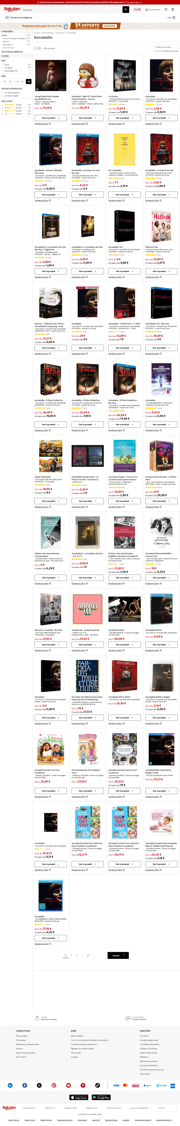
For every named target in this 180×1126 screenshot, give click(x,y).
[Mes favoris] (166, 9)
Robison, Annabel (80, 775)
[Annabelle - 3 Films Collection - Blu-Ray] (124, 379)
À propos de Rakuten (139, 1108)
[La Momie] (124, 75)
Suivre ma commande (25, 1053)
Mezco (39, 101)
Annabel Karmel (80, 848)
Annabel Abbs (42, 558)
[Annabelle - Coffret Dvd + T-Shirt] (124, 302)
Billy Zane (57, 479)
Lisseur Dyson (29, 1120)
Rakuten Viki (91, 1108)
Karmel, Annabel (43, 775)
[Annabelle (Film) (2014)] (124, 676)
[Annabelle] (161, 75)
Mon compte (21, 1036)
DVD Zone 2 (77, 482)
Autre (75, 101)
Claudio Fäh (43, 479)
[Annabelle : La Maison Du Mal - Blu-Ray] (88, 149)
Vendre (19, 1048)
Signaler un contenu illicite (82, 1048)
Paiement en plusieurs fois (27, 1044)
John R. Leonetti (156, 99)
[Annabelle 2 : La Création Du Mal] (88, 226)
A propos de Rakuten (149, 1065)
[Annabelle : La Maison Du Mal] (161, 149)
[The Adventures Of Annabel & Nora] (88, 749)
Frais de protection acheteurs (84, 1044)
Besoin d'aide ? (77, 1036)
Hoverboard (82, 1120)
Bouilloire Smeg (111, 1120)
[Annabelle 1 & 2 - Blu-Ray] (161, 302)
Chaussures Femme (64, 1120)
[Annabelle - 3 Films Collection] (51, 379)
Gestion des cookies (148, 1053)
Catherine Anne (116, 173)
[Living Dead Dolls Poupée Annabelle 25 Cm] (51, 75)
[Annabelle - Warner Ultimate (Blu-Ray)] (51, 149)
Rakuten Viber (71, 1108)
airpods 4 (126, 1120)
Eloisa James (115, 482)
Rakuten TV (50, 1108)
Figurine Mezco (49, 101)
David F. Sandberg (46, 252)
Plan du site (76, 1053)
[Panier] (173, 9)
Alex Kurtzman (118, 99)
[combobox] (69, 10)
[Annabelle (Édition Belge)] (161, 676)
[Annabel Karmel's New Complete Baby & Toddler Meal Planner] (161, 822)
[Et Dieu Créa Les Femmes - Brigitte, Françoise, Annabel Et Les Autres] (124, 532)
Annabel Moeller (117, 633)
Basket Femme (46, 1120)
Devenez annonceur (149, 1061)
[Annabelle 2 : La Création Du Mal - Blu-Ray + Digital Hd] (51, 226)
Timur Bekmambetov (47, 633)
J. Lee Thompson (156, 482)
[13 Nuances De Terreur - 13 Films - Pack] (161, 456)
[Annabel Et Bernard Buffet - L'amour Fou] (161, 532)
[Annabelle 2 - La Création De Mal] (88, 532)
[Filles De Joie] (161, 226)
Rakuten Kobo (29, 1108)
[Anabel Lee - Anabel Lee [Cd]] (88, 609)
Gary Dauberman (82, 175)
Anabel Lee (78, 633)
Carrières (144, 1036)
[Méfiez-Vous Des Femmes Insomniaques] (51, 532)
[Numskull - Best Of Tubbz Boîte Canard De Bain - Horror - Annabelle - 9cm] (88, 75)
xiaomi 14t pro (13, 1120)
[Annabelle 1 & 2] (124, 226)
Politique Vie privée (148, 1048)
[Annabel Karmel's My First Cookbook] (51, 749)
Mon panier (21, 1040)
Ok (28, 81)
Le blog (74, 1057)
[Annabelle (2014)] (161, 609)
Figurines (83, 101)
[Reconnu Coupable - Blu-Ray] (51, 609)
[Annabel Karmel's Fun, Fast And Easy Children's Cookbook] (88, 822)
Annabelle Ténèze (80, 702)
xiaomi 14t (96, 1120)
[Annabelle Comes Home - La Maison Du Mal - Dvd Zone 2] (88, 456)
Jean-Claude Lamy (118, 558)
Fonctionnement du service (152, 1069)
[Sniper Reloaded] (51, 456)
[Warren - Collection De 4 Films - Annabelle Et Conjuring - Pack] (51, 302)
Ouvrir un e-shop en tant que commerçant (89, 1040)
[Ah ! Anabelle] (124, 149)
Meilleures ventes (171, 51)
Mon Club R (21, 1057)
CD (85, 633)
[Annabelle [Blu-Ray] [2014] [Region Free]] (161, 749)
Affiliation (144, 1057)
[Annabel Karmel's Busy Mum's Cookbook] (124, 749)
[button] (135, 2)
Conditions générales (149, 1040)
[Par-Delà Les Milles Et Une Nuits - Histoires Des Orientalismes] (88, 676)
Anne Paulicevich (157, 249)
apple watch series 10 (143, 1120)
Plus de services (114, 1108)
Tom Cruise (135, 99)
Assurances (145, 1074)
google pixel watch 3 (164, 1120)
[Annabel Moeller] (124, 609)
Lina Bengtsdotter (154, 403)
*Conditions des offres (149, 1044)
